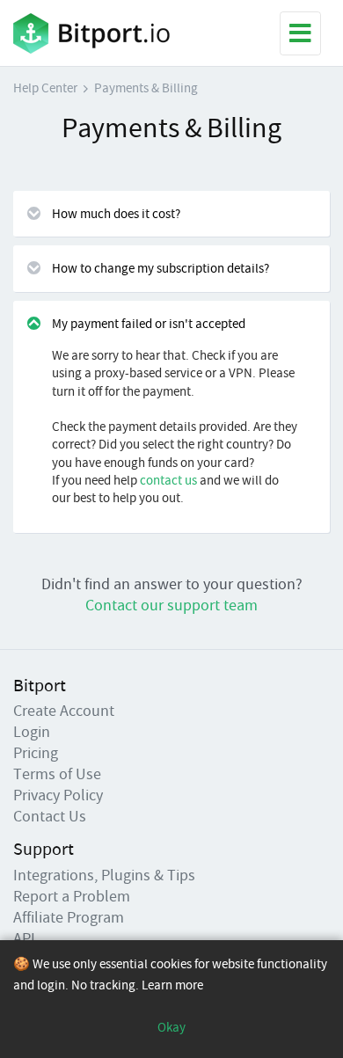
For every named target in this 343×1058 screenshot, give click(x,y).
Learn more (172, 984)
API (24, 938)
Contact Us (49, 816)
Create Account (63, 710)
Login (31, 731)
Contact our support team (171, 605)
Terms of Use (57, 773)
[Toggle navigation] (300, 33)
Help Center (45, 87)
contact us (168, 479)
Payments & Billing (146, 87)
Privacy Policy (58, 794)
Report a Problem (71, 896)
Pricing (35, 752)
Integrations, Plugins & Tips (104, 875)
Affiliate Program (68, 917)
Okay (171, 1026)
